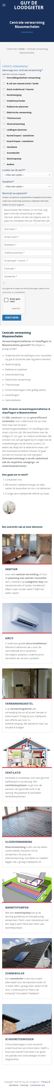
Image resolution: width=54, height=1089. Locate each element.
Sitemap (24, 1085)
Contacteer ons (37, 1085)
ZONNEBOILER (14, 973)
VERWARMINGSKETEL (19, 703)
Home (21, 48)
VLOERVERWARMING (18, 842)
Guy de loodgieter (28, 5)
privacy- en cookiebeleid (15, 292)
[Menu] (4, 5)
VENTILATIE (13, 772)
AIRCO (9, 638)
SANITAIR (11, 569)
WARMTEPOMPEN (17, 907)
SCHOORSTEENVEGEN (19, 1039)
